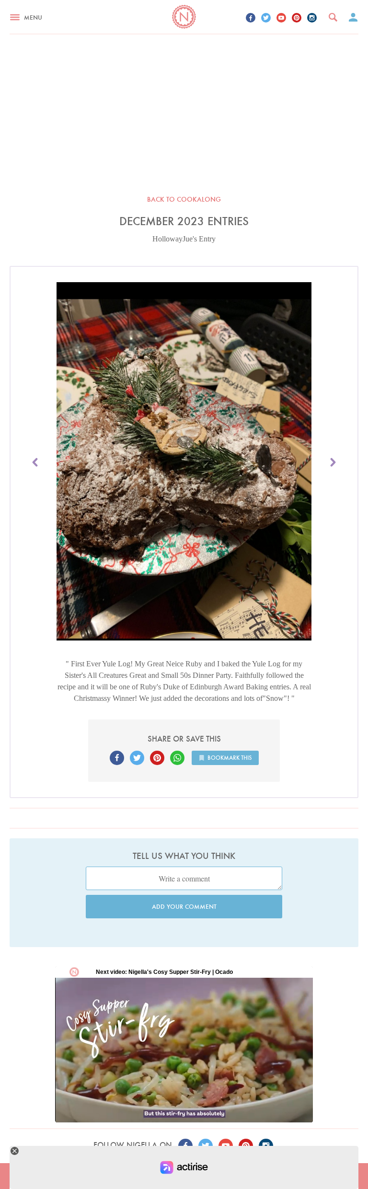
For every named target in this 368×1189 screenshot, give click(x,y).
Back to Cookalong (184, 199)
